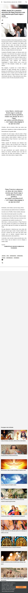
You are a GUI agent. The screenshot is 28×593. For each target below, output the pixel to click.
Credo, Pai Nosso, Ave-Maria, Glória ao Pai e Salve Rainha (13, 440)
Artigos (3, 255)
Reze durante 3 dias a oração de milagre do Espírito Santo (13, 470)
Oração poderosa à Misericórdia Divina (9, 455)
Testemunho (16, 257)
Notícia (3, 257)
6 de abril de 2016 (16, 123)
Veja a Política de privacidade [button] (8, 591)
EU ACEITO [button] (21, 587)
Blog (8, 255)
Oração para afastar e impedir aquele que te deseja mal (13, 516)
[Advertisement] (14, 93)
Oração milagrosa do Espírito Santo (8, 484)
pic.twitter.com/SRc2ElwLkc (14, 120)
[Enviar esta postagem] (2, 260)
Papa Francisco (9, 257)
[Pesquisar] (26, 2)
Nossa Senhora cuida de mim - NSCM (12, 2)
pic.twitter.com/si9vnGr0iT (14, 198)
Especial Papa (19, 255)
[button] (2, 20)
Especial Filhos (13, 255)
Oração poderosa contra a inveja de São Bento (11, 547)
